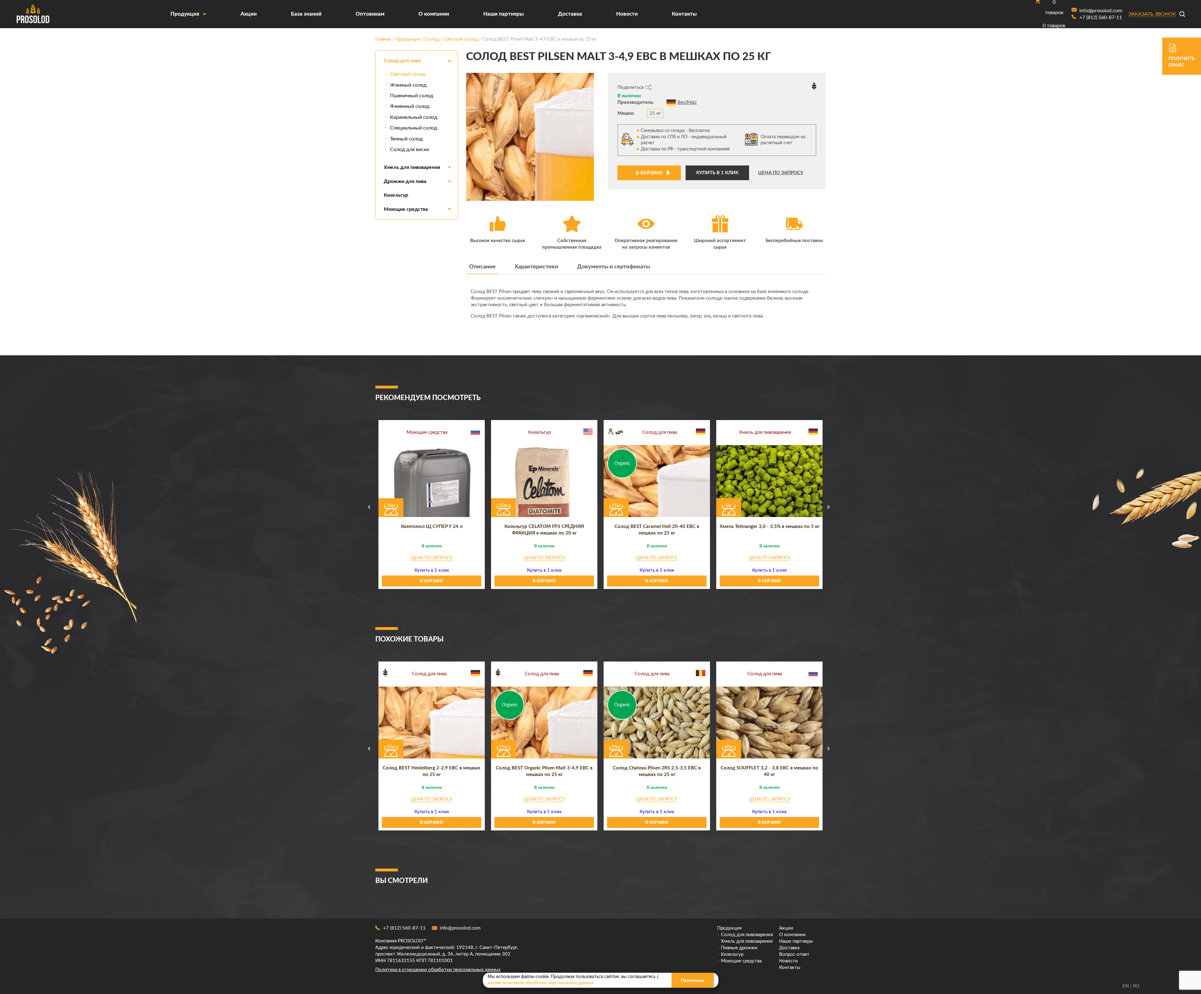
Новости (627, 14)
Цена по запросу (780, 172)
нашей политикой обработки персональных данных (541, 983)
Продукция (184, 14)
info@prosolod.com (460, 928)
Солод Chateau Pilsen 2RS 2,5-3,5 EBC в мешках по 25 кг (657, 771)
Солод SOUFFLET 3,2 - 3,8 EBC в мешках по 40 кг (769, 771)
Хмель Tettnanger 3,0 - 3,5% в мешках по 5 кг (769, 526)
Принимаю (692, 980)
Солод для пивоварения (747, 934)
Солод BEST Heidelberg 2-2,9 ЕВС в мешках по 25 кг (431, 771)
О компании (433, 14)
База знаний (306, 14)
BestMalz (687, 102)
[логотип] (33, 14)
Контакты (684, 14)
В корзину (649, 172)
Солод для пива (402, 60)
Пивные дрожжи (739, 948)
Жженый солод (408, 85)
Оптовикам (370, 14)
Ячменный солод (409, 106)
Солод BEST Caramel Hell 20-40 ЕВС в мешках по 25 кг (657, 529)
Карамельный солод (413, 117)
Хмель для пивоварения (412, 167)
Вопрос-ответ (794, 954)
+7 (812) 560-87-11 (404, 928)
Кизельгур (396, 195)
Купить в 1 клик (717, 172)
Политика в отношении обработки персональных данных (437, 969)
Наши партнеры (503, 14)
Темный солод (406, 138)
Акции (249, 14)
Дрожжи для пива (405, 181)
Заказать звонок (1152, 14)
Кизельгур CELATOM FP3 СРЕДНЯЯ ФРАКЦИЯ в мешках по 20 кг (544, 529)
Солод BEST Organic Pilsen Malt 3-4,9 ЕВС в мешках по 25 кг (544, 771)
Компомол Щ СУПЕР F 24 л (432, 526)
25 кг (655, 113)
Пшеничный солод (411, 95)
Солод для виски (409, 149)
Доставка (570, 14)
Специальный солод (413, 127)
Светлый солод (407, 74)
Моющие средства (406, 209)
